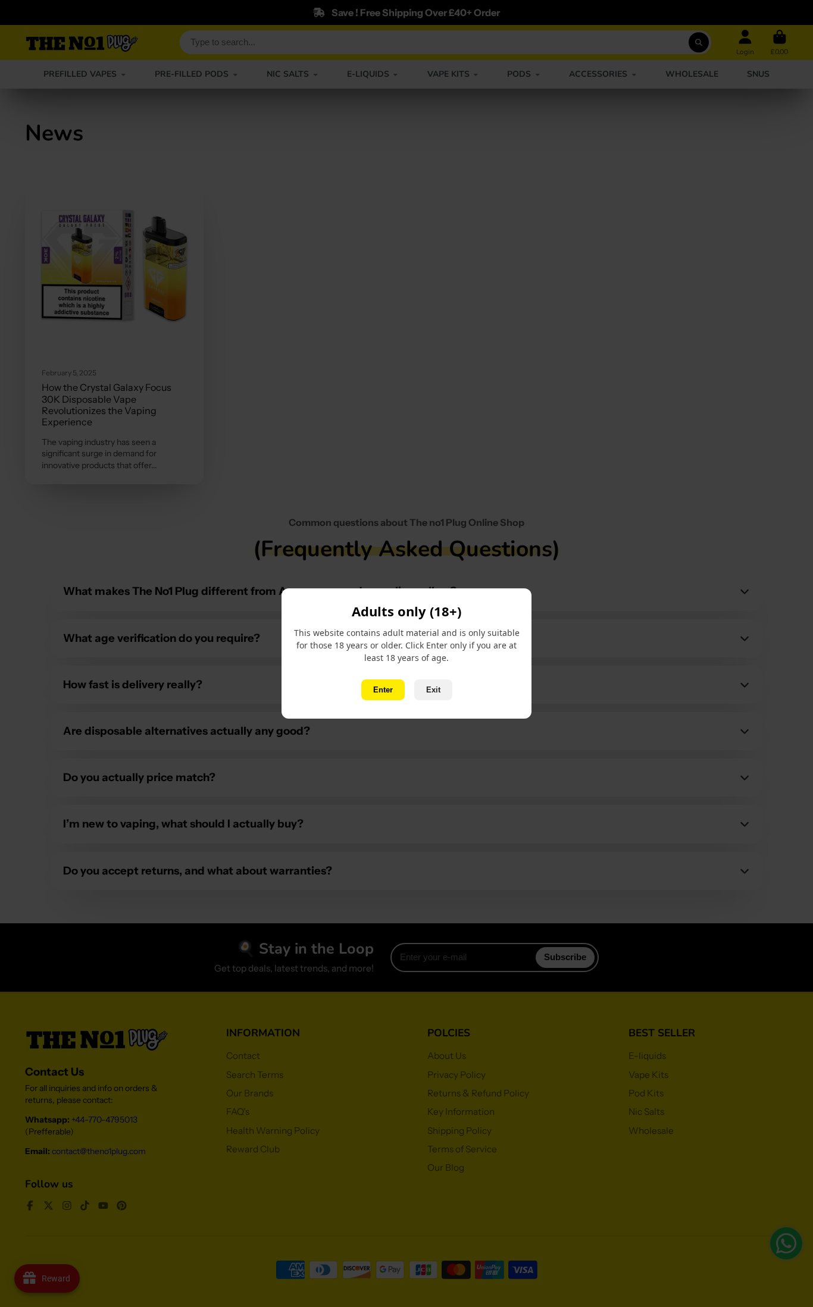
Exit (433, 689)
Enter (383, 689)
